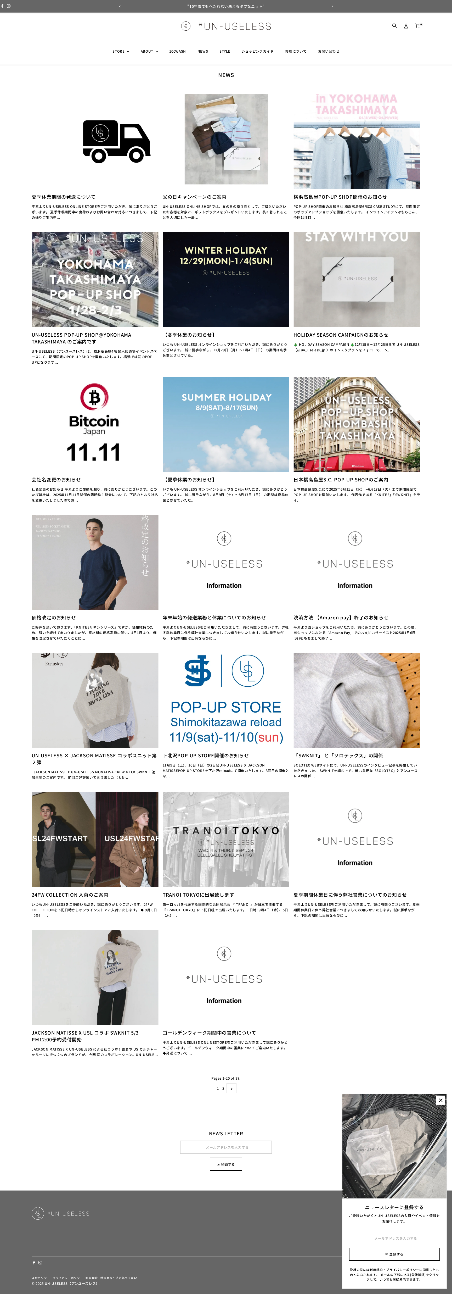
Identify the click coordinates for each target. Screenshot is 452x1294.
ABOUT (147, 51)
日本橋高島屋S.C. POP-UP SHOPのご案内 (340, 479)
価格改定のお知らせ (54, 617)
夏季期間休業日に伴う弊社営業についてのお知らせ (350, 894)
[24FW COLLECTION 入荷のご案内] (95, 839)
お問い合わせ (329, 51)
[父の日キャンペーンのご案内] (226, 142)
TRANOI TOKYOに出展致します (198, 894)
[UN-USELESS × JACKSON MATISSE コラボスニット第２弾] (95, 700)
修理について (296, 51)
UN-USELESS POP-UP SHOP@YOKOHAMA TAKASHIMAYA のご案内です (81, 338)
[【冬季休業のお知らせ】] (226, 279)
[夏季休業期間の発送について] (95, 142)
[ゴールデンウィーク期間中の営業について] (226, 977)
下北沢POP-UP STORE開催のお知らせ (206, 755)
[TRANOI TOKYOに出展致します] (226, 839)
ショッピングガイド (258, 51)
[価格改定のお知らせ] (95, 562)
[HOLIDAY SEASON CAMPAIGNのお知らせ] (356, 279)
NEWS (202, 51)
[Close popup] (440, 1100)
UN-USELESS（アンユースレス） (72, 1283)
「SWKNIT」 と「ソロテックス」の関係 (338, 755)
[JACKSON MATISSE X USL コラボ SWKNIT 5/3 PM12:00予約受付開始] (95, 977)
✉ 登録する (226, 1164)
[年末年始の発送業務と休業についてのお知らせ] (226, 562)
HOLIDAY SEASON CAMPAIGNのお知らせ (340, 334)
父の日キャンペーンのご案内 (195, 196)
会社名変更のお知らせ (56, 479)
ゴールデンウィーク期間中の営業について (209, 1032)
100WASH (177, 51)
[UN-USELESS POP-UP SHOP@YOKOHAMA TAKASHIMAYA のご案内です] (95, 279)
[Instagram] (8, 6)
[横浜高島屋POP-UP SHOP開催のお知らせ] (356, 142)
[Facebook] (2, 6)
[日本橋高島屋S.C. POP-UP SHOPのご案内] (356, 424)
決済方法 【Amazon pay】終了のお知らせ (341, 617)
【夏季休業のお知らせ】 (190, 479)
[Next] (332, 6)
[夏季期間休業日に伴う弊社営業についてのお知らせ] (356, 839)
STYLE (224, 51)
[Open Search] (394, 26)
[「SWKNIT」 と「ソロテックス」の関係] (356, 700)
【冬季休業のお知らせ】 (190, 334)
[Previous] (120, 6)
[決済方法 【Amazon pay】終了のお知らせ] (356, 562)
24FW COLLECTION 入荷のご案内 (70, 894)
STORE (119, 51)
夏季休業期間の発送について (64, 196)
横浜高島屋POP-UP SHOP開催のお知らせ (340, 196)
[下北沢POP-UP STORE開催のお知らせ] (226, 700)
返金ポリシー (41, 1278)
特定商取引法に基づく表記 (118, 1278)
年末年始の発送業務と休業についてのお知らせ (214, 617)
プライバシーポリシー (68, 1278)
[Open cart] (417, 26)
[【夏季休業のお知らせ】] (226, 424)
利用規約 (92, 1278)
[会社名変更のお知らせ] (95, 424)
